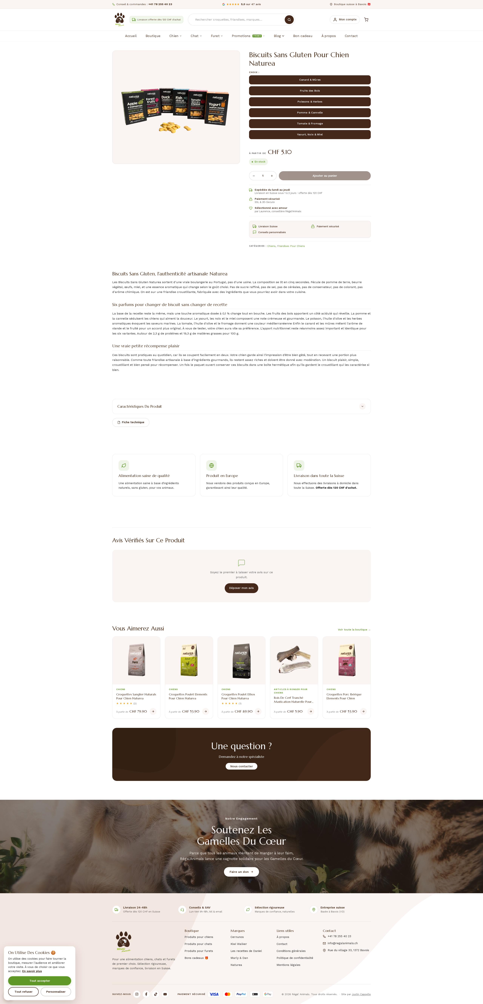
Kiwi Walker (239, 944)
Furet (215, 36)
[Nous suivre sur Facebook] (146, 994)
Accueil (131, 36)
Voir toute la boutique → (354, 629)
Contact (351, 36)
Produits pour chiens (199, 937)
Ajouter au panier (325, 175)
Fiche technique (133, 422)
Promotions (246, 36)
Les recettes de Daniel (246, 951)
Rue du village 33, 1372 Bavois (348, 950)
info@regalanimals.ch (343, 943)
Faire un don (239, 872)
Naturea (236, 965)
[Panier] (366, 19)
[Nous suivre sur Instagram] (137, 994)
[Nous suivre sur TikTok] (155, 994)
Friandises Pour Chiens (291, 246)
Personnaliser (55, 991)
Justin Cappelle (361, 994)
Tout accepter (39, 980)
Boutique (153, 36)
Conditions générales (291, 951)
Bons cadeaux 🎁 (196, 958)
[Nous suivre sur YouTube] (165, 994)
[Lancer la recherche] (289, 19)
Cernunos (237, 937)
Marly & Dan (239, 958)
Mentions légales (288, 965)
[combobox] (241, 20)
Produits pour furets (199, 951)
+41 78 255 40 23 (339, 936)
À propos (328, 36)
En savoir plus (32, 971)
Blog (277, 36)
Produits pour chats (198, 944)
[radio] (310, 79)
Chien (173, 36)
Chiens (271, 246)
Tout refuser (23, 991)
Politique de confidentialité (295, 958)
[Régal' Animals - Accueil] (119, 19)
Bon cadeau (302, 36)
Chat (194, 36)
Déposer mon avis (241, 588)
